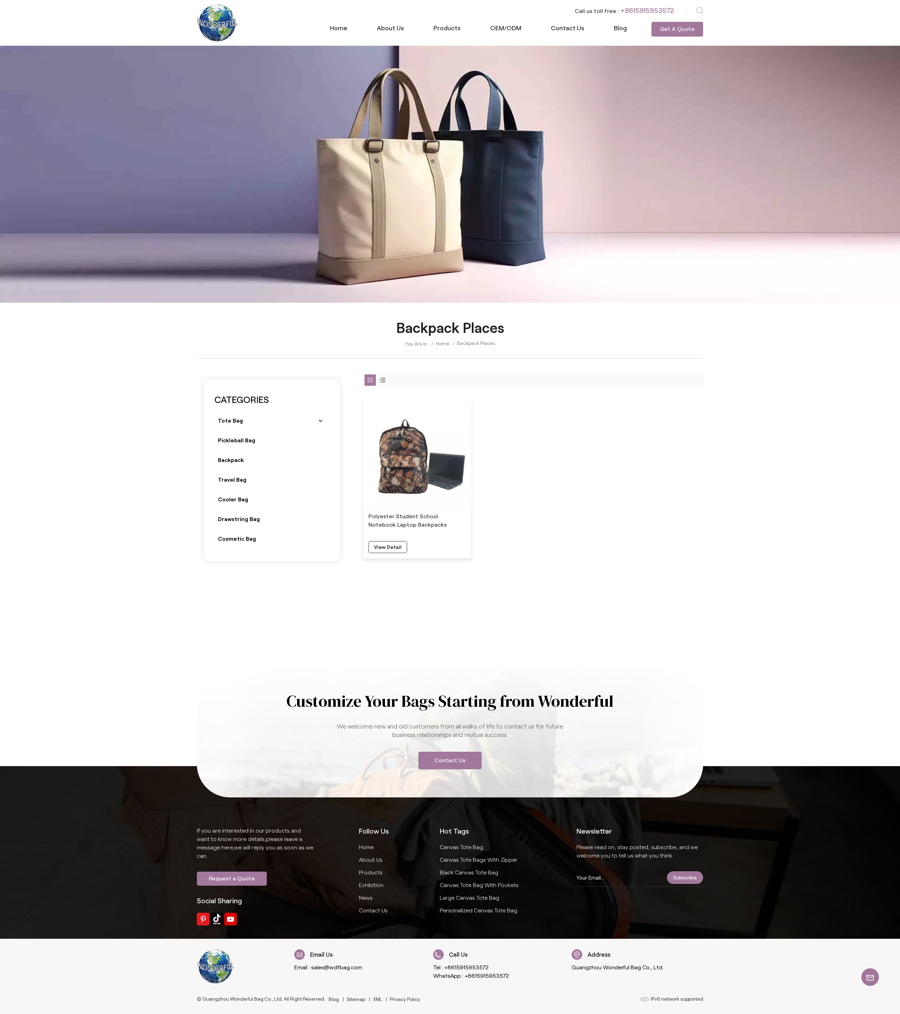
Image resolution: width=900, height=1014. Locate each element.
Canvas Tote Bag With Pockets (479, 885)
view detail (387, 547)
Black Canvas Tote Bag (469, 872)
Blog (620, 28)
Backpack (231, 460)
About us (390, 28)
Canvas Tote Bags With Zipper (479, 860)
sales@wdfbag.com (336, 967)
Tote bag (230, 421)
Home (338, 28)
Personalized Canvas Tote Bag (478, 910)
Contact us (567, 28)
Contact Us (450, 760)
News (366, 898)
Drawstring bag (239, 519)
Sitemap (356, 999)
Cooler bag (233, 499)
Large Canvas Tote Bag (469, 898)
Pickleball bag (236, 440)
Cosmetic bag (237, 539)
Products (447, 28)
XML (377, 999)
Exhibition (371, 885)
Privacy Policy (405, 999)
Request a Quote (232, 878)
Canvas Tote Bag (461, 847)
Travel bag (232, 480)
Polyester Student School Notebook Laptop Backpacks (407, 520)
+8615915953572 (647, 10)
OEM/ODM (505, 28)
